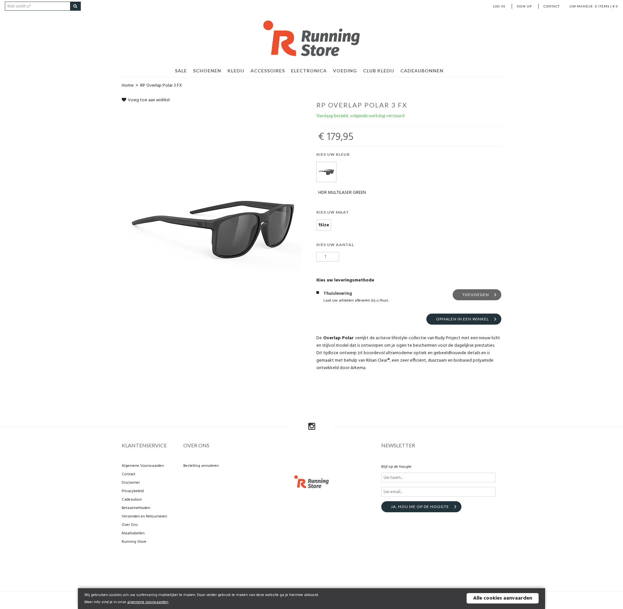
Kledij (235, 70)
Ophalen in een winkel (462, 319)
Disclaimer (131, 482)
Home (128, 85)
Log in (499, 6)
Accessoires (267, 70)
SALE (181, 70)
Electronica (309, 70)
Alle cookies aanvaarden (502, 598)
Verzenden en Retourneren (144, 516)
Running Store (134, 542)
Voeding (345, 70)
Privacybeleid (133, 491)
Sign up (524, 6)
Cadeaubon (132, 499)
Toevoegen (475, 294)
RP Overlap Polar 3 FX (161, 85)
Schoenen (207, 70)
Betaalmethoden (136, 508)
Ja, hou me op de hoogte (420, 506)
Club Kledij (378, 70)
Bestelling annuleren (201, 466)
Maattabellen (133, 533)
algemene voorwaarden (147, 602)
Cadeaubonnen (422, 70)
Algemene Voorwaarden (143, 466)
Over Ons (130, 525)
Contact (552, 6)
